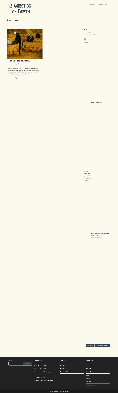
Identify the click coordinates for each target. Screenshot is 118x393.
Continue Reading (13, 78)
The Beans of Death (40, 377)
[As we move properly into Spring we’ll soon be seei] (88, 340)
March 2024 (63, 368)
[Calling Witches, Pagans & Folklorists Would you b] (97, 329)
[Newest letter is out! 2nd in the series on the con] (88, 312)
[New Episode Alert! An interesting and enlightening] (107, 329)
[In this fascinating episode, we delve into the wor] (88, 307)
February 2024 (64, 372)
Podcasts (88, 381)
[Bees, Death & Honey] (87, 103)
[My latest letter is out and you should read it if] (97, 318)
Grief (87, 375)
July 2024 (62, 365)
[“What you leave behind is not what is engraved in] (97, 340)
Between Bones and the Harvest (43, 380)
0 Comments (93, 34)
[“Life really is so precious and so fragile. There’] (88, 334)
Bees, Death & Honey (97, 102)
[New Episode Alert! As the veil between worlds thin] (97, 312)
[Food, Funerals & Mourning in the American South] (87, 235)
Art (11, 64)
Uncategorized (90, 385)
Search (10, 360)
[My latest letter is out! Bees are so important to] (107, 312)
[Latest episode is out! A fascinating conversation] (97, 334)
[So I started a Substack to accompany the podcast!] (88, 323)
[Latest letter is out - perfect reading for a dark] (107, 307)
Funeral (88, 372)
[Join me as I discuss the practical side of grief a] (107, 318)
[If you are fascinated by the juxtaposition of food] (107, 323)
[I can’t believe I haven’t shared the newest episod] (107, 334)
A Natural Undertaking (90, 33)
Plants (88, 378)
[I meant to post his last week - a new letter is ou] (88, 318)
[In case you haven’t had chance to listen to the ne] (97, 307)
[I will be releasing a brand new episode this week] (88, 329)
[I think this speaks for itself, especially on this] (97, 323)
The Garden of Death (19, 61)
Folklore (88, 368)
